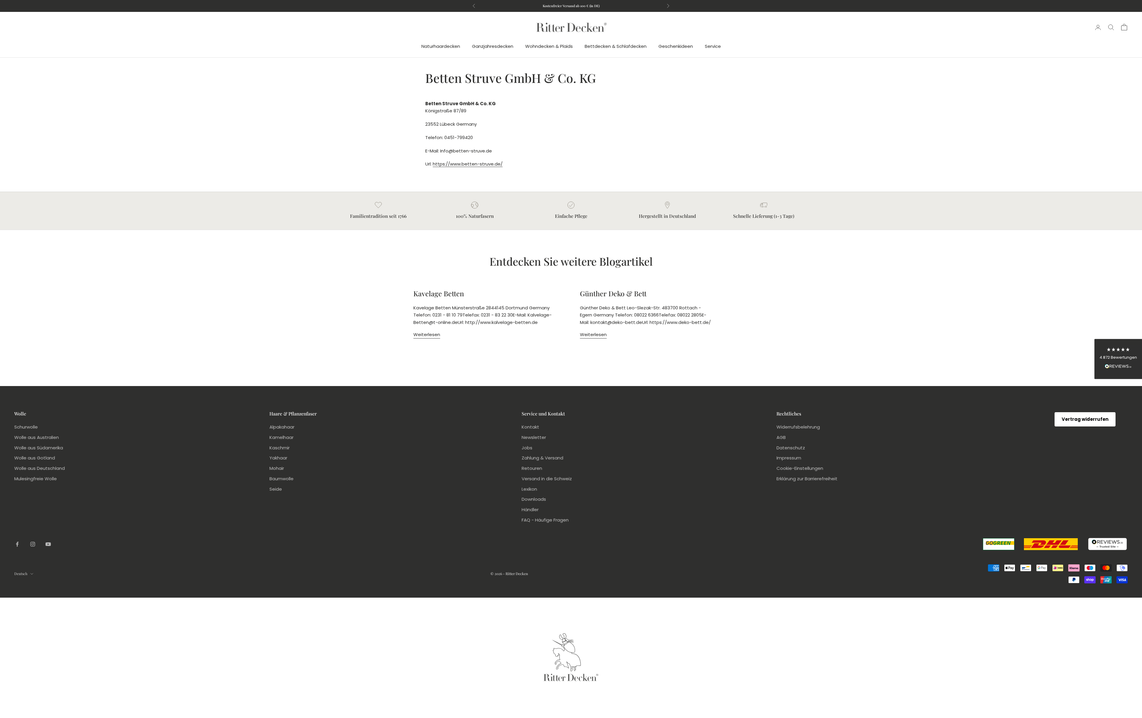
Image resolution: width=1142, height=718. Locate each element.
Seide (275, 489)
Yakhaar (278, 458)
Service (713, 46)
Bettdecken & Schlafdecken (616, 46)
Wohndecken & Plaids (549, 46)
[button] (1118, 359)
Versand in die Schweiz (547, 478)
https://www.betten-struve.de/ (468, 164)
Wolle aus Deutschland (39, 468)
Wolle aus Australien (36, 437)
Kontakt (530, 427)
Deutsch (20, 573)
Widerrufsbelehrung (798, 427)
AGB (781, 437)
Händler (530, 509)
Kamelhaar (281, 437)
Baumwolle (281, 478)
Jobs (527, 448)
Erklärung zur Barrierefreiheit (807, 478)
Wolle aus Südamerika (38, 448)
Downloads (534, 499)
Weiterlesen (426, 334)
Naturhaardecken (440, 46)
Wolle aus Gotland (34, 458)
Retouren (532, 468)
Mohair (276, 468)
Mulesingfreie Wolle (35, 478)
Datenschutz (791, 448)
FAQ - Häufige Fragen (545, 520)
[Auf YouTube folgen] (48, 544)
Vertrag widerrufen (1085, 419)
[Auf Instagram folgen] (33, 544)
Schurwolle (26, 427)
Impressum (789, 458)
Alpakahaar (281, 427)
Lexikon (529, 489)
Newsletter (534, 437)
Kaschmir (279, 448)
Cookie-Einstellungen (800, 468)
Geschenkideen (675, 46)
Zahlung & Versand (542, 458)
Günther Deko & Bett (613, 293)
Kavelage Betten (438, 293)
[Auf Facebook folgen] (17, 544)
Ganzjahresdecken (492, 46)
